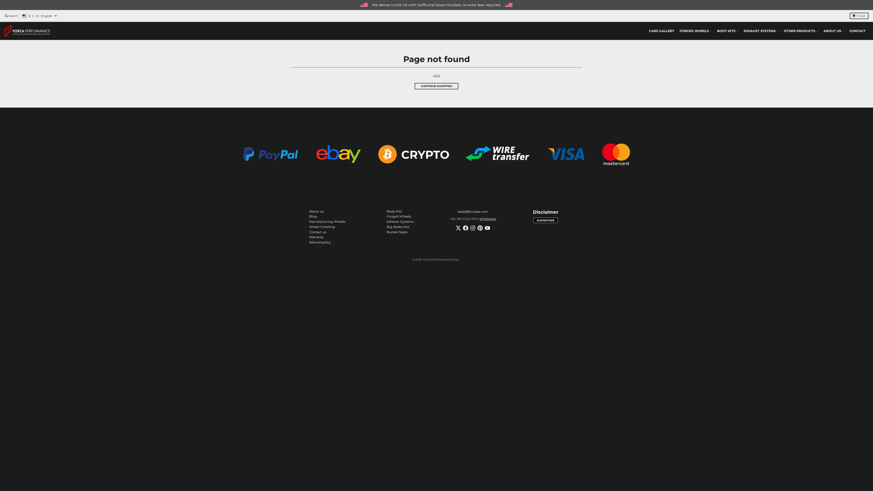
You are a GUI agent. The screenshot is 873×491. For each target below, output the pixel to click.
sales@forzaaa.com (473, 212)
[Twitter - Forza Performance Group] (458, 228)
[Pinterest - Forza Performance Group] (480, 228)
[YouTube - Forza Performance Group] (487, 228)
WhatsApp (487, 219)
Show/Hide (546, 220)
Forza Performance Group (441, 259)
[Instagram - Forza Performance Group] (473, 228)
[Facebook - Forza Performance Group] (465, 228)
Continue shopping (436, 86)
